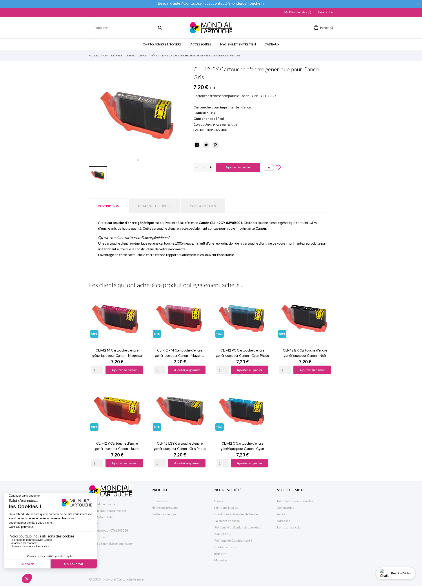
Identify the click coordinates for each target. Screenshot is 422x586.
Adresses (283, 521)
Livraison (220, 501)
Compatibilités (203, 206)
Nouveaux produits (165, 507)
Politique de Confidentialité (233, 540)
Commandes (285, 507)
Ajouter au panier (238, 167)
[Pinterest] (215, 144)
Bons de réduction (289, 527)
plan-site (220, 553)
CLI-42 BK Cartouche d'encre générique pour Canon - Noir (305, 352)
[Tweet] (206, 144)
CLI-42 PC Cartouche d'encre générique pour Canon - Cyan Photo (242, 352)
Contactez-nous (225, 547)
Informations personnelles (295, 501)
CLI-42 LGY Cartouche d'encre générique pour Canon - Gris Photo (180, 446)
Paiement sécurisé (227, 521)
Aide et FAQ (222, 534)
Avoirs (281, 514)
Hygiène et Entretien (238, 44)
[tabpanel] (138, 115)
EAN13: (198, 130)
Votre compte (291, 490)
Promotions (160, 501)
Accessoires (200, 44)
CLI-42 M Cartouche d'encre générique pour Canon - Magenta (117, 352)
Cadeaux (272, 44)
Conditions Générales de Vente (236, 514)
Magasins (220, 560)
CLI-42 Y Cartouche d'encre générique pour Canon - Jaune (117, 446)
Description (108, 206)
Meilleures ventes (164, 514)
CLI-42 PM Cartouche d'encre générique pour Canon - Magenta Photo (179, 353)
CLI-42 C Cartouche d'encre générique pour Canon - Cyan (242, 446)
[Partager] (196, 144)
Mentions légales (226, 507)
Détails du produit (154, 206)
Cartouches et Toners (162, 44)
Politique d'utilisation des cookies (237, 527)
